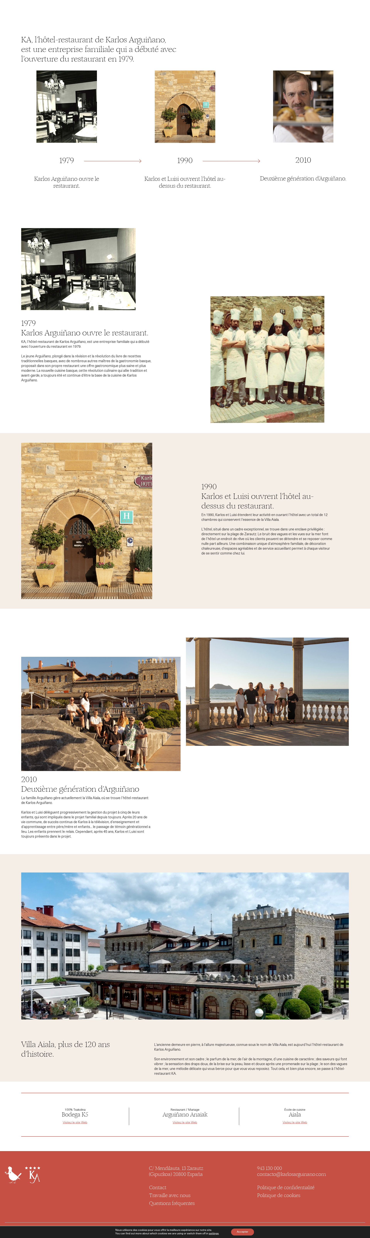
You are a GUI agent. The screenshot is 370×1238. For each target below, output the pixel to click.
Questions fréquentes (172, 1203)
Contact (157, 1187)
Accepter (242, 1231)
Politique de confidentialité (285, 1187)
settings (214, 1233)
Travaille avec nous (169, 1195)
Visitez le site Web (75, 1122)
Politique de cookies (278, 1195)
